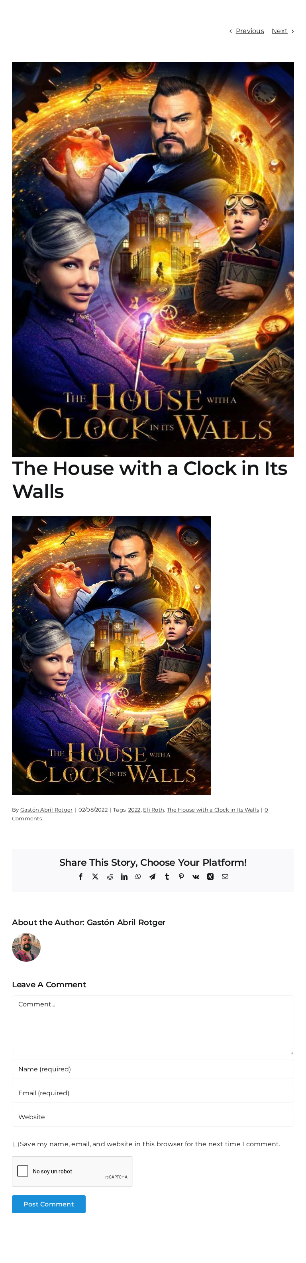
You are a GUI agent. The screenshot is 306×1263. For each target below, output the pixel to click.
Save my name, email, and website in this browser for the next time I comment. (150, 1144)
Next (280, 31)
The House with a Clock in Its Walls (213, 809)
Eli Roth (153, 809)
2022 (134, 809)
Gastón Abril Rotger (46, 809)
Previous (250, 31)
